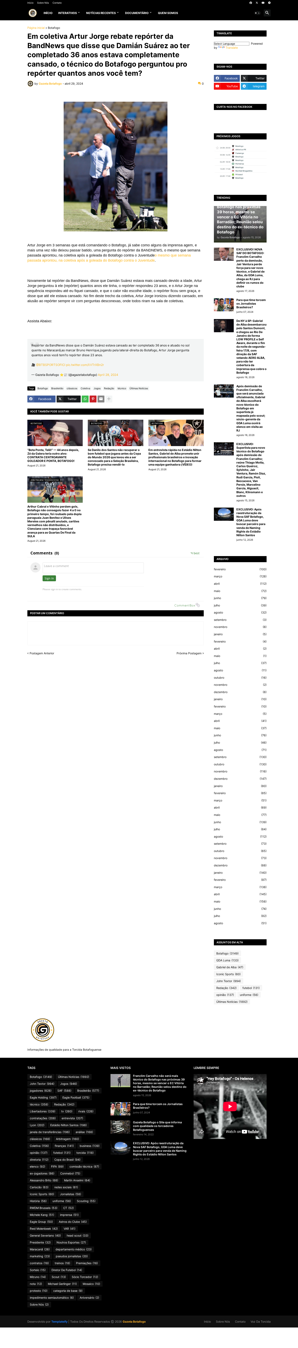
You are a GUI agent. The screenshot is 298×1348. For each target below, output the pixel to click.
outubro (240, 677)
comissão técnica (84, 1166)
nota (36, 1283)
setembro (240, 619)
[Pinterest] (93, 399)
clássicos (72, 388)
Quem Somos (168, 13)
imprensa (69, 1214)
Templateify (59, 1321)
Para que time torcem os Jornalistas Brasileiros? (251, 303)
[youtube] (263, 3)
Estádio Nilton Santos (68, 1125)
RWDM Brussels (43, 1208)
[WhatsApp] (85, 399)
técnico (122, 388)
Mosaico (91, 1283)
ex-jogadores (42, 1173)
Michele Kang (42, 1214)
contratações (43, 1118)
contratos (39, 1263)
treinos (62, 1263)
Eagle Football (75, 1097)
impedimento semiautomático (52, 1297)
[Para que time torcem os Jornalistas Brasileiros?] (224, 304)
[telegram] (269, 3)
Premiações (87, 1263)
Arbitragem (67, 1139)
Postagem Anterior (42, 653)
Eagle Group (41, 1221)
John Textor (228, 981)
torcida (85, 1152)
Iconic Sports (228, 974)
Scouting (86, 1201)
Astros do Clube (73, 1221)
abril (240, 583)
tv (66, 1111)
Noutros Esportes (71, 1242)
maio (240, 591)
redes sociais (66, 1187)
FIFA (57, 1166)
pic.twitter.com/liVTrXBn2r (85, 365)
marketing (40, 1256)
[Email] (101, 399)
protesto (38, 1290)
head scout (77, 1235)
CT (68, 1208)
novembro (240, 627)
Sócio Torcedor (85, 1277)
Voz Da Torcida (261, 1321)
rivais (85, 1111)
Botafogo (54, 27)
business (90, 1145)
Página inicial (36, 27)
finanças (64, 1145)
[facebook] (251, 3)
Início (30, 2)
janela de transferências (50, 1132)
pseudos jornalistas (72, 1256)
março (240, 576)
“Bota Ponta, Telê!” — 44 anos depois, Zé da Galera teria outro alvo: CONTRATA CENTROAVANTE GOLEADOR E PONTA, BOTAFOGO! (53, 455)
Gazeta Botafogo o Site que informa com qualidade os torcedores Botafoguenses (157, 1125)
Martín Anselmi (77, 1180)
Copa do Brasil (67, 1159)
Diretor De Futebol (66, 1270)
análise (84, 1132)
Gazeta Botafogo (134, 1321)
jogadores (40, 1090)
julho (240, 605)
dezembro (240, 692)
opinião (225, 994)
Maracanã (40, 1249)
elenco (37, 1166)
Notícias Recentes (101, 13)
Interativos (67, 13)
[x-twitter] (257, 3)
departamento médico (74, 1249)
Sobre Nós (43, 2)
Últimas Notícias (139, 388)
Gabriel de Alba (229, 967)
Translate (232, 47)
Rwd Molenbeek (44, 1228)
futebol (251, 988)
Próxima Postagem (189, 653)
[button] (257, 13)
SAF (64, 1090)
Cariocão (39, 1187)
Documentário (137, 13)
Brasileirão (57, 388)
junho (240, 598)
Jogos (97, 388)
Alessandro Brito (44, 1180)
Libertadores (42, 1111)
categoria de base (68, 1290)
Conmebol (70, 1173)
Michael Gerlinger (62, 1283)
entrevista (72, 1118)
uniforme (249, 994)
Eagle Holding (43, 1097)
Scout (59, 1277)
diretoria (39, 1159)
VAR (69, 1228)
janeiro (240, 634)
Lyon (37, 1125)
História (38, 1201)
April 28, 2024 (108, 375)
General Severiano (45, 1235)
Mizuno (38, 1277)
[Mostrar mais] (108, 399)
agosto (240, 612)
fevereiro (240, 569)
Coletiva (85, 388)
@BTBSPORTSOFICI (50, 365)
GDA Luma (227, 960)
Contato (57, 2)
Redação (109, 388)
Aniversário (89, 1297)
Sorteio (38, 1270)
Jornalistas (70, 1194)
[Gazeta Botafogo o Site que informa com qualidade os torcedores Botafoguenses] (120, 1127)
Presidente (40, 1242)
